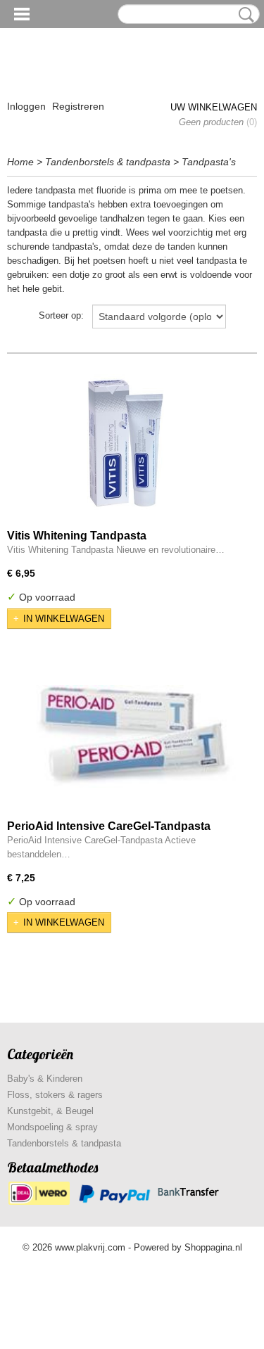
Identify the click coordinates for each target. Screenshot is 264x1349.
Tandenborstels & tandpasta (107, 161)
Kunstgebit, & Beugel (50, 1111)
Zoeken (243, 14)
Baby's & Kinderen (44, 1078)
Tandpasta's (209, 161)
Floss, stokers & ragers (55, 1094)
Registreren (78, 106)
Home (20, 161)
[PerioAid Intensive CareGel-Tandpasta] (132, 737)
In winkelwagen (63, 618)
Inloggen (26, 106)
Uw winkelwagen (213, 107)
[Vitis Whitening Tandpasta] (127, 446)
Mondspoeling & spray (52, 1127)
